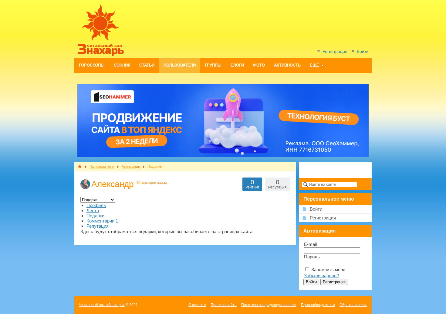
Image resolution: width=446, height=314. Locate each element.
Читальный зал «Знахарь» (102, 305)
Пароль (312, 256)
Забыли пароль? (321, 275)
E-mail (310, 244)
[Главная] (79, 166)
